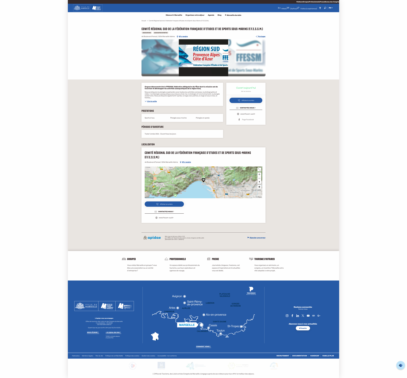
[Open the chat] (400, 365)
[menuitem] (88, 8)
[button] (325, 8)
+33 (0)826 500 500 (113, 332)
